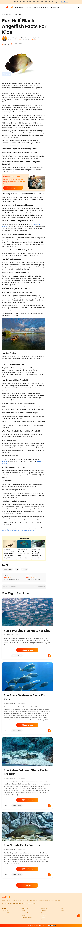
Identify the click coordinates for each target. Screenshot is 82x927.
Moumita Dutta (10, 703)
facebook (43, 910)
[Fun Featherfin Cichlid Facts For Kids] (24, 544)
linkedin (43, 917)
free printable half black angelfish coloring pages (18, 530)
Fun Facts (28, 7)
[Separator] (78, 915)
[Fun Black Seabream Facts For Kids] (27, 676)
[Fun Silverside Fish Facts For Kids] (27, 612)
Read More (64, 2)
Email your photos (13, 188)
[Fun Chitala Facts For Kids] (27, 826)
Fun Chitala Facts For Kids (22, 845)
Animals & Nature (22, 549)
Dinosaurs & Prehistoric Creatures (9, 550)
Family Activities (19, 7)
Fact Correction (41, 586)
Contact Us (5, 910)
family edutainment (26, 917)
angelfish (5, 461)
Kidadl (3, 14)
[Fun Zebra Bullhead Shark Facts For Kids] (27, 751)
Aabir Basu (18, 37)
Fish (17, 569)
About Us (23, 910)
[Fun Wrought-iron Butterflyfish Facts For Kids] (38, 544)
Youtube (43, 920)
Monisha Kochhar (17, 39)
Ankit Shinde (33, 39)
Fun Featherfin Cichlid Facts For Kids (23, 553)
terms (62, 910)
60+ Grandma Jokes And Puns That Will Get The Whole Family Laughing (36, 2)
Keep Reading (28, 650)
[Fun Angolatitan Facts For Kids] (10, 544)
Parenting (36, 7)
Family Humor (44, 7)
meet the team (25, 913)
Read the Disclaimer (11, 586)
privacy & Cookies (65, 913)
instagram (43, 915)
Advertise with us (6, 913)
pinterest (43, 913)
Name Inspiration (55, 7)
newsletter (24, 915)
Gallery (7, 74)
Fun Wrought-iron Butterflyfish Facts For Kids (37, 553)
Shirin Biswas (10, 634)
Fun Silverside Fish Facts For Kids (27, 630)
